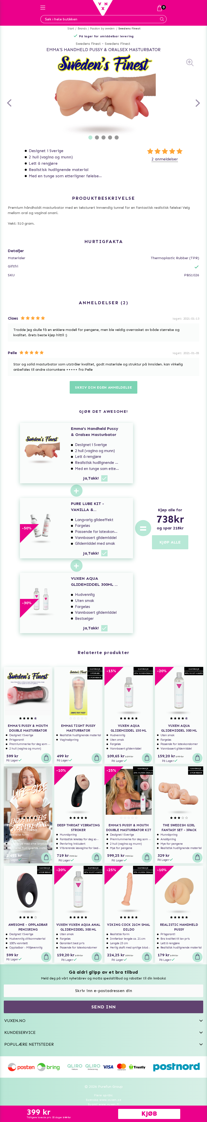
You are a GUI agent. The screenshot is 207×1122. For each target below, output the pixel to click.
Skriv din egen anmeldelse (103, 387)
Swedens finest (129, 28)
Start (71, 28)
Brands (82, 28)
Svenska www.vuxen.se (103, 1100)
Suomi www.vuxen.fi (103, 1104)
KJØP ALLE (170, 542)
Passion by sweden (102, 28)
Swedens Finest (117, 44)
